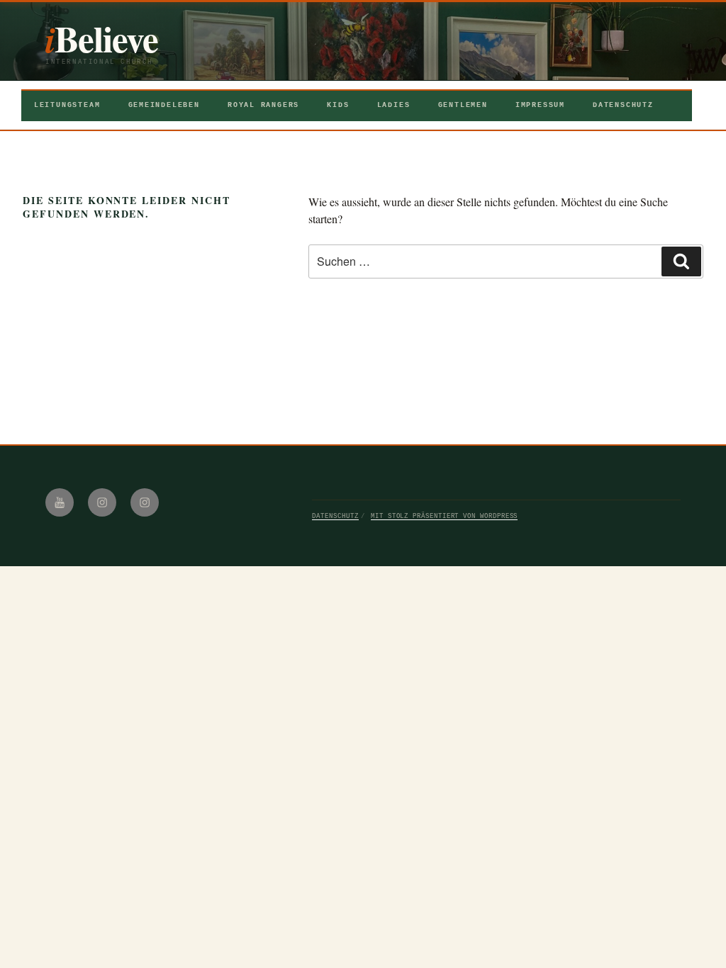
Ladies (394, 105)
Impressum (540, 105)
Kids (338, 105)
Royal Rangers (263, 105)
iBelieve (101, 38)
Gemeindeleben (164, 105)
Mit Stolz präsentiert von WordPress (444, 516)
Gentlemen (463, 105)
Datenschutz (623, 105)
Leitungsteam (67, 105)
